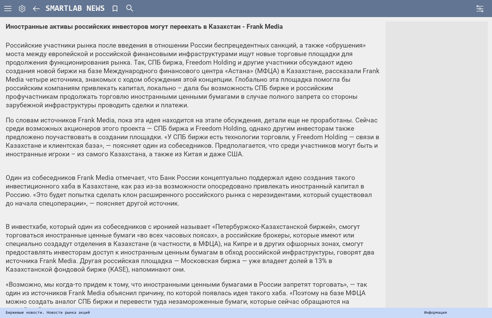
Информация (435, 313)
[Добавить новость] (115, 9)
